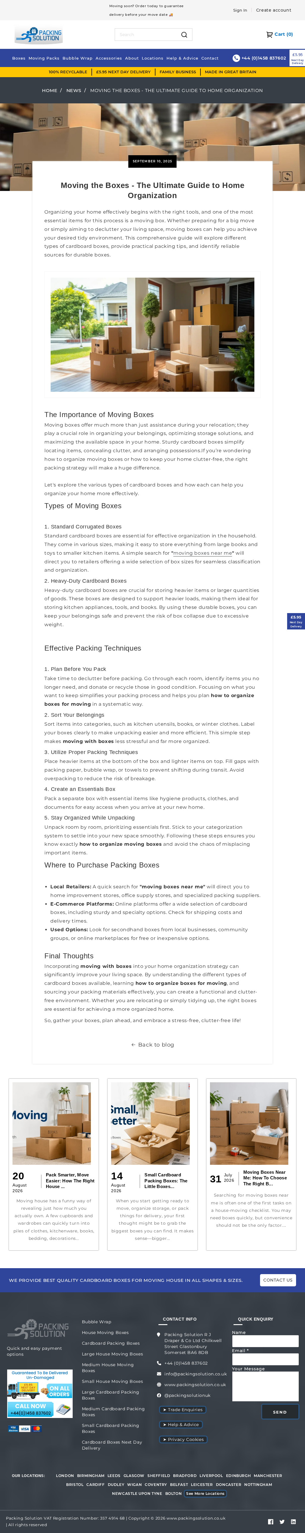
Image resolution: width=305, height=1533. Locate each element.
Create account (273, 10)
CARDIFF (95, 1484)
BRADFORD (185, 1475)
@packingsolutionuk (187, 1395)
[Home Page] (39, 34)
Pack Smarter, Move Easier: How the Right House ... (70, 1180)
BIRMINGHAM (91, 1475)
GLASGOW (134, 1475)
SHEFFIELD (158, 1475)
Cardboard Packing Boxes (111, 1343)
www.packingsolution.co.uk (195, 1384)
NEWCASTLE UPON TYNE (137, 1493)
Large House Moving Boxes (112, 1354)
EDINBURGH (238, 1475)
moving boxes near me (202, 553)
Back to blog (156, 1044)
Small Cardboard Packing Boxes (110, 1428)
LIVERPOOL (211, 1475)
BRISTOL (74, 1484)
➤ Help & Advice (181, 1424)
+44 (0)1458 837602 (186, 1363)
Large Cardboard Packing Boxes (110, 1395)
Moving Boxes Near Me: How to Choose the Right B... (265, 1178)
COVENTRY (156, 1484)
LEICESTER (202, 1484)
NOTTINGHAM (258, 1484)
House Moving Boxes (105, 1332)
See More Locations (205, 1493)
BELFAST (179, 1484)
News (73, 90)
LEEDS (114, 1475)
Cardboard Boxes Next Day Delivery (112, 1445)
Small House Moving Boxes (112, 1381)
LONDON (65, 1475)
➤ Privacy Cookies (183, 1439)
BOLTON (173, 1493)
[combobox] (146, 35)
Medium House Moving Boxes (108, 1367)
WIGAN (134, 1484)
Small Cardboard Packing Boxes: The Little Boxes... (165, 1180)
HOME (49, 90)
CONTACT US (278, 1280)
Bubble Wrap (96, 1321)
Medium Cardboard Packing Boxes (113, 1411)
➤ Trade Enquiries (183, 1409)
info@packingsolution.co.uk (195, 1374)
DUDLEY (116, 1484)
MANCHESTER (268, 1475)
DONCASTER (228, 1484)
